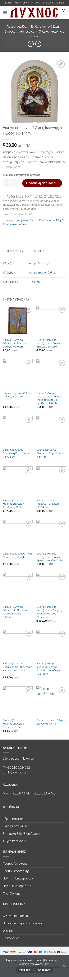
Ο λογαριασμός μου (16, 916)
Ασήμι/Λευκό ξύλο (41, 263)
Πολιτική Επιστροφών (18, 878)
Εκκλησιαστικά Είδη (45, 26)
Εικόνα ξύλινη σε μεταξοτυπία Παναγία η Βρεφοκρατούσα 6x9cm (50, 557)
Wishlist (8, 931)
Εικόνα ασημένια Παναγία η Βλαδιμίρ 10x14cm (48, 504)
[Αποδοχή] (64, 966)
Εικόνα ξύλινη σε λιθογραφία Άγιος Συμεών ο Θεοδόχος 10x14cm (48, 668)
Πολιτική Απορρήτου (17, 886)
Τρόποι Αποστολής (16, 871)
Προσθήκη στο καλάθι (42, 183)
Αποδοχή (24, 969)
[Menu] (5, 12)
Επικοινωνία (11, 938)
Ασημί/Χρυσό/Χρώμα (42, 272)
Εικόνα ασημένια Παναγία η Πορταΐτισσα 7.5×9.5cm (16, 453)
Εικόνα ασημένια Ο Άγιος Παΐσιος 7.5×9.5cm (18, 394)
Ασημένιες (27, 31)
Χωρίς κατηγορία (14, 841)
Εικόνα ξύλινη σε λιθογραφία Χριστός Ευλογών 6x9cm (15, 343)
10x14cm (35, 282)
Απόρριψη (44, 969)
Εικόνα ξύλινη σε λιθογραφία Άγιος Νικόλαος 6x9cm (13, 724)
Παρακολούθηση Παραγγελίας (23, 923)
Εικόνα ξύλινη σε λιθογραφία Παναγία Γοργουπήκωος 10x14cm (15, 612)
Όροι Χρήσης (12, 893)
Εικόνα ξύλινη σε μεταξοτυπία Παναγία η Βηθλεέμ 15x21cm (50, 343)
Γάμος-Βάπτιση (13, 819)
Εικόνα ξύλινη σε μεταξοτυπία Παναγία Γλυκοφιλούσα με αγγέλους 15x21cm (49, 398)
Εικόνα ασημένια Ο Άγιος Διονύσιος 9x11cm (51, 722)
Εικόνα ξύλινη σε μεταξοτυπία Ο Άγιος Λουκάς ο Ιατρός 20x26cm (49, 612)
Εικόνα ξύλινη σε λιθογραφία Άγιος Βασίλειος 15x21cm (15, 504)
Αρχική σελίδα (16, 26)
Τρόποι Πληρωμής (15, 863)
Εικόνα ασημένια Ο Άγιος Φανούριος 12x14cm (18, 555)
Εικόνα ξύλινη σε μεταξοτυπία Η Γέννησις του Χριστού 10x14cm (17, 667)
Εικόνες (10, 31)
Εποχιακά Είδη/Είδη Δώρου (21, 834)
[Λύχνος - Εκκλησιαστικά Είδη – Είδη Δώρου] (34, 13)
